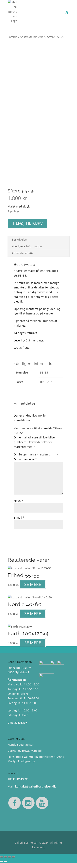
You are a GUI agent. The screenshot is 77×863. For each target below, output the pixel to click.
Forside (12, 37)
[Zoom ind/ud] (1, 857)
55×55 (44, 372)
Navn (18, 501)
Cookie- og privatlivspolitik (25, 751)
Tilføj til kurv (27, 223)
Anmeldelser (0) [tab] (22, 253)
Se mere (32, 584)
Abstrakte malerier (32, 37)
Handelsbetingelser (21, 744)
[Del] (9, 857)
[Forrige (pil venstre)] (1, 861)
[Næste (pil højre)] (5, 861)
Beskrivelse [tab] (19, 239)
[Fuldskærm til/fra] (5, 857)
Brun (49, 382)
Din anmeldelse (25, 459)
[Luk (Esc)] (13, 857)
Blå (42, 382)
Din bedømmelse (26, 454)
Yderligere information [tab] (27, 246)
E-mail (19, 517)
